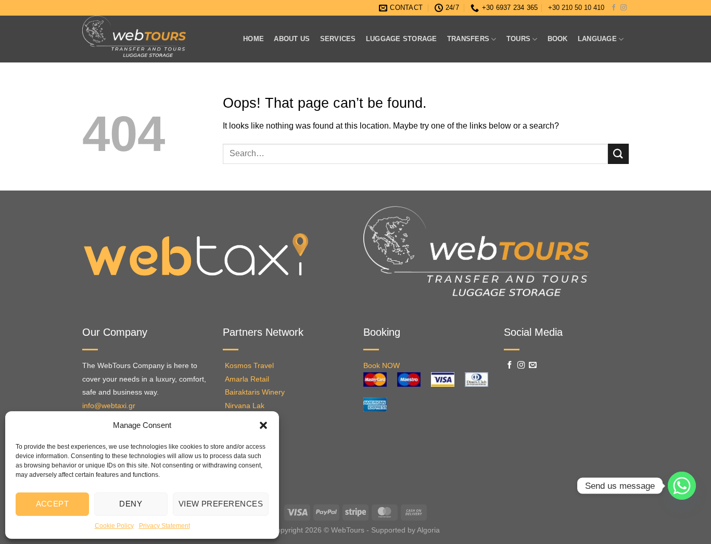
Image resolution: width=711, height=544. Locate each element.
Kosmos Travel (249, 366)
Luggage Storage (401, 39)
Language (597, 39)
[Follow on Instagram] (623, 7)
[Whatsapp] (682, 486)
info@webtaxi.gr (108, 406)
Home (253, 39)
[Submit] (618, 154)
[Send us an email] (533, 365)
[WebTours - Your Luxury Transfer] (151, 39)
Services (338, 39)
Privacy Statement (164, 525)
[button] (263, 425)
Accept (52, 503)
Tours (518, 39)
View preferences (221, 503)
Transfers (468, 39)
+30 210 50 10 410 (576, 7)
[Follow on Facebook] (614, 7)
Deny (130, 503)
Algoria (428, 530)
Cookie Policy (114, 525)
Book (558, 39)
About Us (292, 39)
